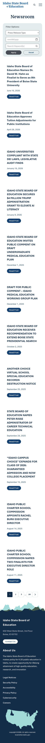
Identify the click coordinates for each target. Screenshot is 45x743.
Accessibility (9, 687)
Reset (31, 52)
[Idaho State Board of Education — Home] (15, 4)
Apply (13, 52)
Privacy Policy (9, 692)
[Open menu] (40, 5)
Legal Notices (9, 677)
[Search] (34, 4)
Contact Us (10, 641)
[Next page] (35, 594)
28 (29, 594)
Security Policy (10, 682)
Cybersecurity (9, 697)
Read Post (14, 96)
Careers (7, 702)
